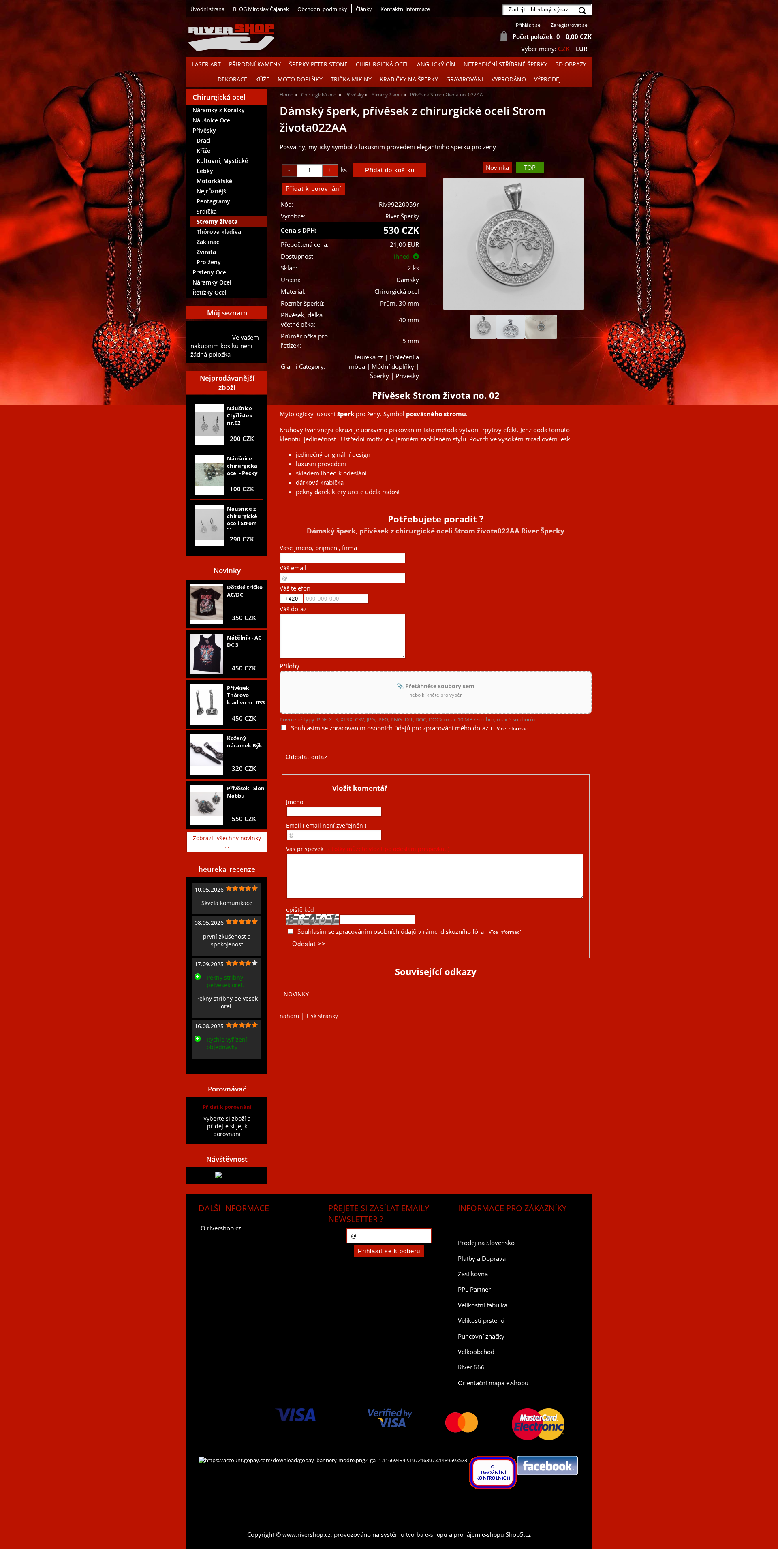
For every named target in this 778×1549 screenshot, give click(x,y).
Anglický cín (436, 64)
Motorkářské (214, 181)
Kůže (262, 79)
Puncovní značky (481, 1336)
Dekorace (232, 79)
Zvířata (206, 252)
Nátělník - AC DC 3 (244, 641)
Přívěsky (204, 130)
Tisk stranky (322, 1016)
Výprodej (547, 79)
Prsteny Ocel (210, 272)
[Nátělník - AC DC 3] (206, 654)
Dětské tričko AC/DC (245, 591)
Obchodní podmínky (322, 9)
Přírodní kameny (255, 64)
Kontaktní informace (405, 9)
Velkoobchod (476, 1352)
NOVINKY (296, 994)
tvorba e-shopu (426, 1534)
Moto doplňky (300, 79)
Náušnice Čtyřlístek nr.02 (239, 415)
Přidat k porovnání (227, 1106)
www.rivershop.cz (306, 1534)
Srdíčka (207, 211)
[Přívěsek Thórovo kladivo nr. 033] (206, 704)
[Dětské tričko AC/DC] (206, 604)
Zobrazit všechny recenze (224, 1065)
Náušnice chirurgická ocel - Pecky (242, 466)
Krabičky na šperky (409, 79)
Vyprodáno (509, 79)
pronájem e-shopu (479, 1534)
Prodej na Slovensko (486, 1243)
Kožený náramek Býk (244, 741)
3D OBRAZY (571, 64)
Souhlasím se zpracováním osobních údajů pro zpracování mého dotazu (391, 728)
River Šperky (402, 216)
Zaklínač (208, 242)
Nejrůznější (212, 191)
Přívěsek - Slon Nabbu (246, 792)
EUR (582, 49)
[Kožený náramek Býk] (206, 755)
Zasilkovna (473, 1274)
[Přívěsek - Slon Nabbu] (206, 805)
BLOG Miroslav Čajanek (261, 9)
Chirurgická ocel (382, 64)
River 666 (471, 1367)
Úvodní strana (207, 9)
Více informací (513, 728)
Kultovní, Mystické (222, 161)
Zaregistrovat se (569, 24)
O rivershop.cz (221, 1228)
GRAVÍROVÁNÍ (464, 79)
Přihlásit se (528, 24)
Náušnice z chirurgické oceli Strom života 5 (242, 517)
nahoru (289, 1016)
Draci (204, 140)
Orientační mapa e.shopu (493, 1383)
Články (364, 9)
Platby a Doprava (482, 1258)
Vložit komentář (359, 788)
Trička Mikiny (351, 79)
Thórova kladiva (219, 231)
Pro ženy (209, 262)
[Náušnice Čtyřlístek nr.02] (209, 424)
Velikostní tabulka (482, 1305)
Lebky (205, 171)
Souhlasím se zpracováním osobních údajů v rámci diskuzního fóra (390, 931)
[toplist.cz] (227, 1175)
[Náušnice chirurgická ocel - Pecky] (209, 475)
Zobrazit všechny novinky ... (227, 841)
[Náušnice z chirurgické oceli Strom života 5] (209, 525)
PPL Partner (474, 1289)
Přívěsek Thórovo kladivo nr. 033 (246, 695)
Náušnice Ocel (212, 120)
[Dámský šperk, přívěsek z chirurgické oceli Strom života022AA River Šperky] (513, 244)
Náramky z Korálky (218, 110)
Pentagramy (213, 201)
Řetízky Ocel (209, 292)
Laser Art (206, 64)
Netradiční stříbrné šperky (505, 64)
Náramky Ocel (211, 282)
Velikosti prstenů (481, 1320)
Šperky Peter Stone (318, 64)
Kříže (203, 150)
